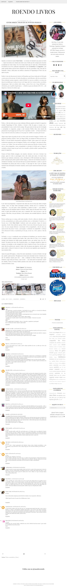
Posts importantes (22, 1)
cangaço (9, 236)
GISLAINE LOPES (9, 370)
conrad (59, 344)
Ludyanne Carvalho (9, 328)
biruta (56, 338)
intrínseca (61, 357)
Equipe (10, 1)
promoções (62, 118)
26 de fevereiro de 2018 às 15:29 (14, 453)
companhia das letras (57, 340)
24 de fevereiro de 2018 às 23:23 (19, 428)
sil (61, 399)
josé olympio (60, 359)
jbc (55, 359)
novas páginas (62, 363)
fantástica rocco (57, 348)
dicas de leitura (61, 108)
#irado (50, 332)
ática (61, 383)
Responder (8, 324)
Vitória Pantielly (9, 428)
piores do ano (54, 118)
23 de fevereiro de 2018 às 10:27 (19, 370)
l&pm (64, 359)
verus (52, 383)
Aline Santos (8, 442)
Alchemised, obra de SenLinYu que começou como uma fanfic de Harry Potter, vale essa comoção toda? (57, 198)
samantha (7, 414)
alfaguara (57, 332)
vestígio (56, 383)
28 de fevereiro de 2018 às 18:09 (19, 506)
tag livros (53, 379)
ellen (53, 397)
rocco (55, 375)
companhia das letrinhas (55, 342)
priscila (56, 399)
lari (64, 397)
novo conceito (53, 365)
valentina (59, 381)
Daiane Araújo (8, 491)
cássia (64, 395)
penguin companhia (54, 369)
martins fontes (55, 361)
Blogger (52, 584)
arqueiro (16, 299)
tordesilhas (61, 379)
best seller (51, 338)
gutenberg (55, 354)
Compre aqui (24, 279)
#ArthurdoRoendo (52, 106)
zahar (59, 383)
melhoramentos (62, 361)
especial (61, 110)
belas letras (55, 336)
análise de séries (61, 106)
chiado (63, 338)
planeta (54, 371)
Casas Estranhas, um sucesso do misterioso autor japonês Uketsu (60, 225)
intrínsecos (51, 359)
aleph (54, 332)
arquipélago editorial (60, 334)
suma (60, 377)
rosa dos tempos (61, 375)
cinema (53, 108)
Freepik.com (61, 416)
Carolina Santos (9, 467)
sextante (57, 377)
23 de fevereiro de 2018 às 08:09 (17, 354)
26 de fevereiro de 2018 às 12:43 (17, 442)
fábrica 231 (58, 350)
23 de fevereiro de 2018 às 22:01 (17, 404)
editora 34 (56, 346)
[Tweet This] (43, 299)
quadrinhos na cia (60, 373)
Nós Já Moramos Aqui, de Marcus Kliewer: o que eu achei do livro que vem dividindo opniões (61, 254)
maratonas (56, 114)
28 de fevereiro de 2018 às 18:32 (17, 520)
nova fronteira (55, 363)
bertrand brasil (62, 336)
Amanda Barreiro (9, 506)
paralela (56, 367)
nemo (50, 363)
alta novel (63, 332)
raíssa (60, 399)
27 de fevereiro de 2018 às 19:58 (18, 478)
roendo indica (52, 125)
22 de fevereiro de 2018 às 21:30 (20, 328)
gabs (55, 397)
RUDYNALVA (8, 307)
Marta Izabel (8, 520)
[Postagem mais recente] (3, 554)
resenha (22, 299)
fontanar (63, 348)
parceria (63, 116)
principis (51, 373)
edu (50, 397)
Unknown (7, 343)
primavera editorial (61, 371)
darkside (63, 344)
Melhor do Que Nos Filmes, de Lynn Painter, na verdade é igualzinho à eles (61, 239)
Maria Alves (8, 404)
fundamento (51, 350)
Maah (7, 453)
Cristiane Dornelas (9, 389)
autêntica (51, 336)
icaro (58, 397)
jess (61, 397)
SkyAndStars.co (39, 585)
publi (55, 121)
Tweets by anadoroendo (57, 322)
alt (60, 332)
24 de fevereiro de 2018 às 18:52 (16, 414)
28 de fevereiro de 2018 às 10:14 (18, 491)
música (54, 116)
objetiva (51, 367)
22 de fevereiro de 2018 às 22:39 (16, 343)
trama (64, 379)
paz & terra (62, 367)
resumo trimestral (59, 123)
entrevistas (54, 110)
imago (55, 357)
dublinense (51, 346)
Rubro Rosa (8, 354)
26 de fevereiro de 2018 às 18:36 (19, 467)
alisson (64, 393)
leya (50, 361)
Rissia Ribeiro (8, 478)
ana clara (9, 299)
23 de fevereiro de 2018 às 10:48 (20, 389)
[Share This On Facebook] (41, 299)
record (51, 375)
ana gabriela (59, 395)
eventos (51, 112)
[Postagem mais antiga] (45, 554)
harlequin (60, 354)
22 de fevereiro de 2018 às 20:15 (17, 307)
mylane (51, 399)
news (59, 116)
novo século (62, 365)
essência (60, 346)
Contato (3, 1)
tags (58, 127)
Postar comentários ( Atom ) (12, 557)
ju (62, 397)
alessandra (59, 393)
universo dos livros (53, 381)
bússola (60, 338)
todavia (57, 379)
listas (56, 112)
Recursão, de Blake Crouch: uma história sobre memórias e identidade (61, 212)
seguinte (51, 377)
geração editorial (58, 352)
